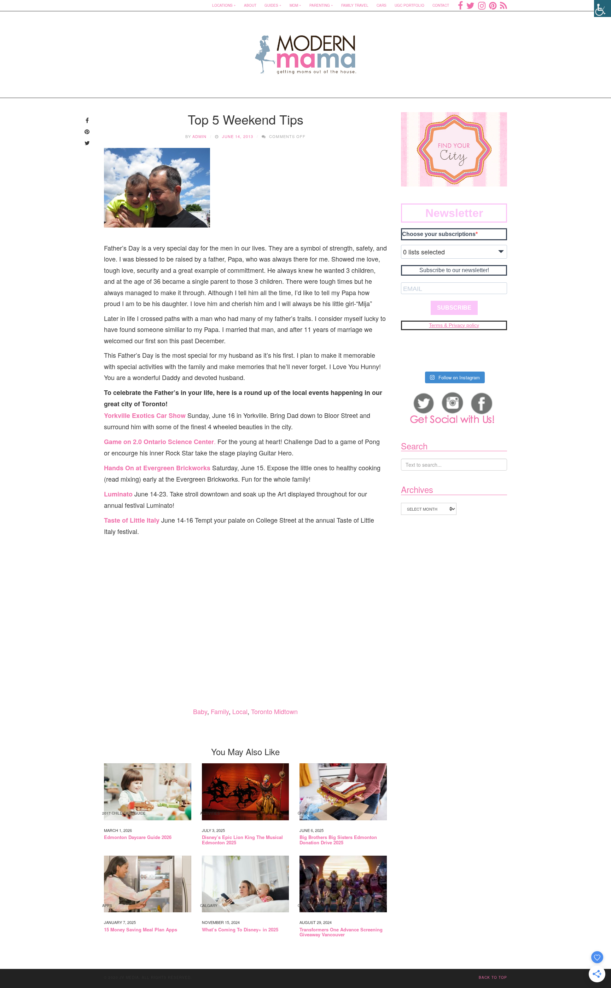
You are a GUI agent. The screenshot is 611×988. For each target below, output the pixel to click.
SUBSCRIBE (454, 308)
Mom (294, 5)
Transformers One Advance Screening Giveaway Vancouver (341, 932)
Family (220, 711)
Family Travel (354, 5)
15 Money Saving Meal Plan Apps (140, 929)
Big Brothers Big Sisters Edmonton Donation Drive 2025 (338, 840)
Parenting (319, 5)
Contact (440, 5)
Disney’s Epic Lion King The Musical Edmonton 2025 (242, 840)
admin (199, 136)
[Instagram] (481, 5)
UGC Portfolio (409, 5)
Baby (200, 711)
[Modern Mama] (305, 50)
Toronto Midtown (274, 711)
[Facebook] (460, 5)
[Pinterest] (492, 5)
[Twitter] (470, 5)
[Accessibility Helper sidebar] (602, 8)
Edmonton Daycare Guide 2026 (137, 837)
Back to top (493, 977)
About (250, 5)
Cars (381, 5)
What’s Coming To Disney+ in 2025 (240, 929)
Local (240, 711)
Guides (271, 5)
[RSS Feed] (503, 5)
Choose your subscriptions (439, 234)
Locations (222, 5)
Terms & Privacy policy (454, 325)
